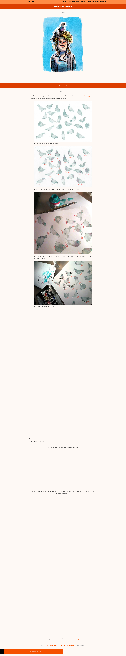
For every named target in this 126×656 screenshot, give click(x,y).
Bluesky (97, 2)
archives (64, 2)
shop (73, 2)
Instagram (91, 2)
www (69, 2)
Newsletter (83, 2)
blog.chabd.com (27, 1)
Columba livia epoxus (33, 652)
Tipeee (77, 2)
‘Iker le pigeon (88, 96)
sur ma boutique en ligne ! (78, 639)
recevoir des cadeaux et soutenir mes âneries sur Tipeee (60, 79)
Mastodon (103, 2)
